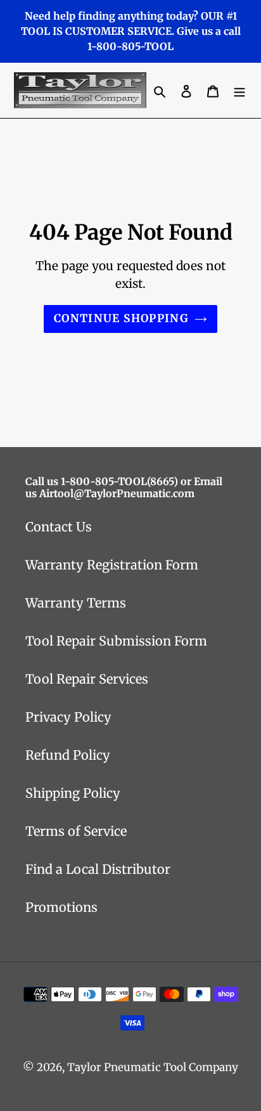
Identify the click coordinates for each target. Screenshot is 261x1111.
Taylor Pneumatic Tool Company (152, 1067)
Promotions (61, 907)
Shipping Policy (72, 793)
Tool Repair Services (86, 679)
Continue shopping (121, 318)
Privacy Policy (68, 717)
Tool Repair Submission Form (116, 641)
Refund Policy (67, 755)
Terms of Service (76, 831)
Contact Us (58, 527)
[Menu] (239, 91)
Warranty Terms (75, 603)
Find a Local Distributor (97, 869)
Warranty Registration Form (111, 565)
